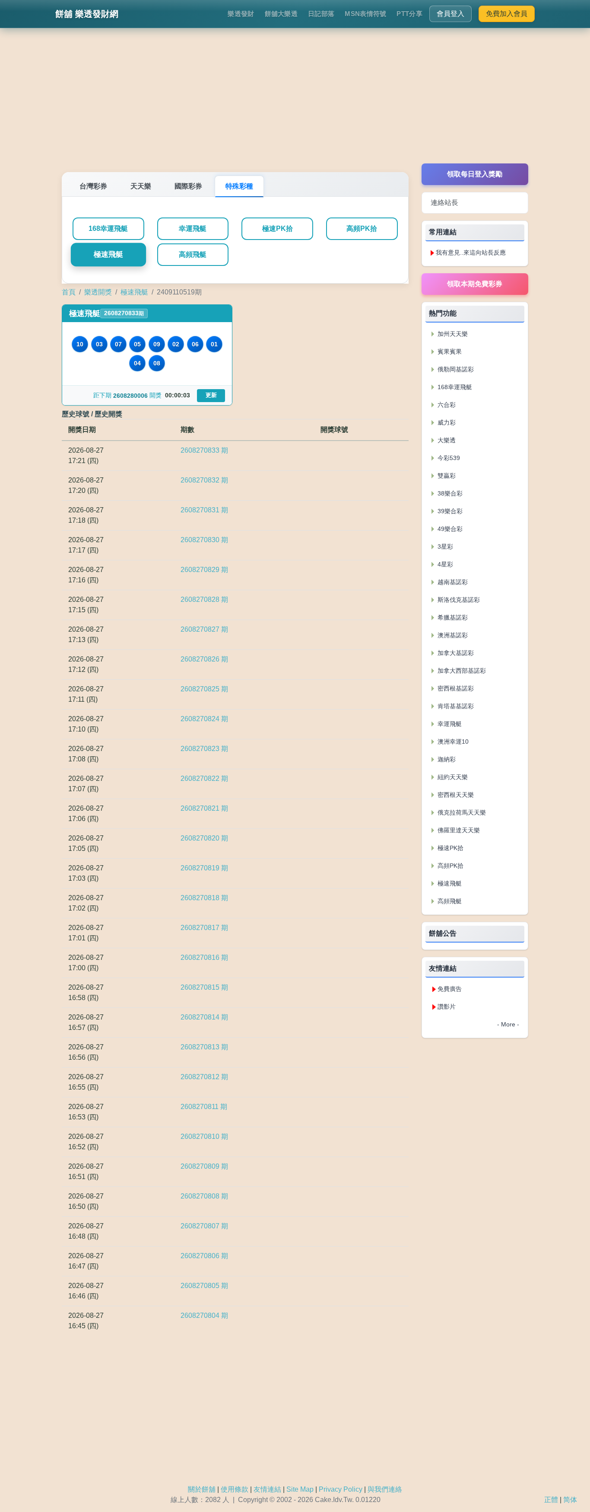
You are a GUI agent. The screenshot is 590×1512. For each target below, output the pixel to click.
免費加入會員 (506, 13)
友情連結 (267, 1489)
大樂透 (446, 440)
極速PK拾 (277, 228)
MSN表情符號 (365, 13)
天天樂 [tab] (140, 186)
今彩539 (448, 457)
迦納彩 (446, 759)
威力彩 (446, 422)
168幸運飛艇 (108, 228)
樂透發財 (241, 13)
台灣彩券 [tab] (93, 186)
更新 (211, 395)
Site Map (300, 1489)
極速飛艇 (108, 255)
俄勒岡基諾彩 (455, 369)
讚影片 (447, 1006)
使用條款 (234, 1489)
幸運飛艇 (192, 228)
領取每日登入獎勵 (474, 174)
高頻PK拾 (361, 228)
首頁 (69, 292)
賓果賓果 (449, 351)
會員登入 (450, 13)
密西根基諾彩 (455, 688)
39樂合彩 (449, 511)
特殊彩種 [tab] (239, 186)
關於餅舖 (202, 1489)
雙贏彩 (446, 475)
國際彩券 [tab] (188, 186)
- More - (508, 1024)
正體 (551, 1499)
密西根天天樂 (455, 794)
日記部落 (321, 13)
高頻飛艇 (192, 254)
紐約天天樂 (452, 777)
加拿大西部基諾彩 (461, 670)
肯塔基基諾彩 (455, 706)
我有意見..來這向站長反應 (471, 252)
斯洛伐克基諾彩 (458, 599)
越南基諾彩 (452, 582)
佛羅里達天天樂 (458, 830)
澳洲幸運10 (452, 741)
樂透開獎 (98, 292)
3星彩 (444, 546)
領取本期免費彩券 (474, 284)
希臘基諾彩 (452, 617)
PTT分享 (409, 13)
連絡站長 (444, 202)
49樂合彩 (449, 528)
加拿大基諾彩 (455, 652)
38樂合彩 (449, 493)
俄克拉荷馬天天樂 (461, 812)
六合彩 (446, 404)
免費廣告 (450, 988)
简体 (570, 1499)
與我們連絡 (385, 1489)
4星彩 (444, 564)
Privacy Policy (340, 1489)
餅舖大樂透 (281, 13)
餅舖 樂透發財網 (86, 14)
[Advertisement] (295, 102)
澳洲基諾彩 (452, 635)
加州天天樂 (452, 333)
